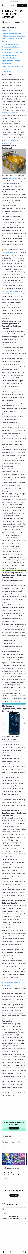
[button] (14, 1)
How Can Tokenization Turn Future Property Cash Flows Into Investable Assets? (12, 1174)
